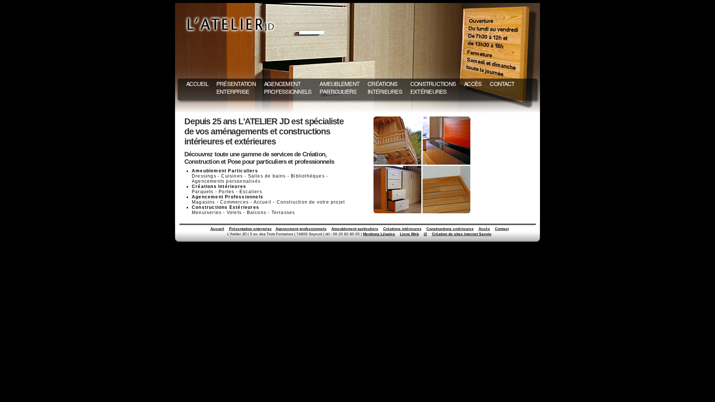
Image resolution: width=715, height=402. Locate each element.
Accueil (197, 83)
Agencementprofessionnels (288, 87)
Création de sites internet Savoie (462, 234)
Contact (502, 83)
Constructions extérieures (450, 229)
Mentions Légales (379, 234)
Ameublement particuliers (354, 229)
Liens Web (409, 234)
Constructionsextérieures (433, 87)
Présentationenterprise (236, 87)
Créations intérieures (402, 229)
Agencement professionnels (301, 229)
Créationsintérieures (385, 87)
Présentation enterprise (250, 229)
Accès (473, 83)
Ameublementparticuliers (339, 87)
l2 (425, 234)
